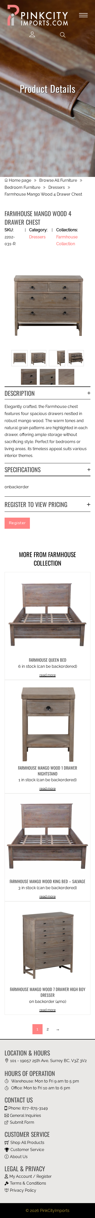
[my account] (32, 34)
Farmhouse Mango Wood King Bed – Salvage (47, 881)
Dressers (56, 187)
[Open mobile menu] (83, 15)
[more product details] (47, 614)
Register (17, 523)
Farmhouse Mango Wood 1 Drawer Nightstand (47, 771)
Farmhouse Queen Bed (47, 660)
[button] (63, 35)
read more (48, 675)
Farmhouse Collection (55, 558)
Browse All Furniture (58, 180)
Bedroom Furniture (22, 187)
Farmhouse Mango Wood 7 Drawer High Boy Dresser (47, 992)
